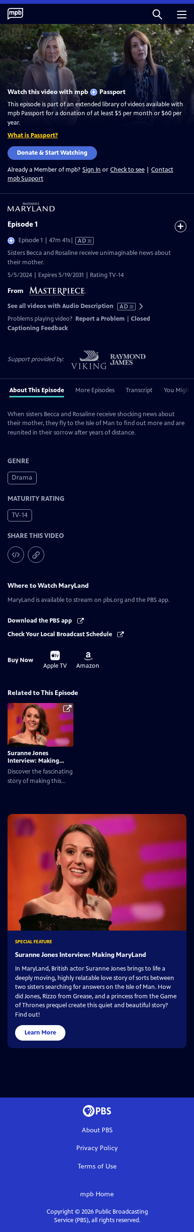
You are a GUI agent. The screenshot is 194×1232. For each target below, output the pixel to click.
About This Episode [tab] (36, 390)
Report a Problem (100, 319)
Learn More (40, 1032)
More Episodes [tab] (94, 390)
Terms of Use (97, 1166)
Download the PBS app (40, 620)
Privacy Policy (97, 1148)
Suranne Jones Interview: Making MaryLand (33, 761)
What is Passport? (33, 135)
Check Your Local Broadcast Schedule (60, 634)
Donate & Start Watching (52, 153)
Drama (22, 478)
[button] (157, 14)
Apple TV (55, 660)
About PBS (97, 1130)
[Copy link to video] (36, 554)
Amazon (87, 661)
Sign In (91, 170)
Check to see (127, 170)
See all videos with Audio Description (68, 306)
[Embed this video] (16, 554)
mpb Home (97, 1194)
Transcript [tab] (139, 390)
